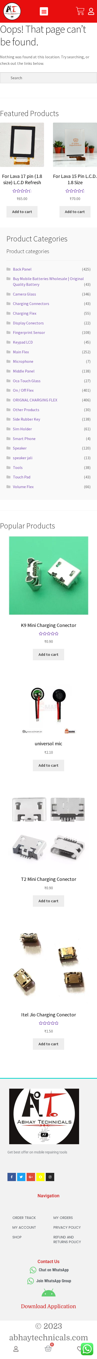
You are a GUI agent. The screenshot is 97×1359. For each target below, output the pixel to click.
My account (24, 1227)
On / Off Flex (23, 390)
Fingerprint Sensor (29, 332)
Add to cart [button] (22, 211)
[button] (44, 11)
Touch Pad (21, 476)
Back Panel (22, 269)
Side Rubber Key (26, 419)
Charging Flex (24, 313)
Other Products (26, 409)
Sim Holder (22, 428)
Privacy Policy (67, 1227)
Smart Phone (24, 438)
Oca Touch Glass (27, 380)
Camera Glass (24, 294)
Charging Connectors (31, 303)
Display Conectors (28, 322)
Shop (17, 1237)
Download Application (48, 1306)
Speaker (20, 448)
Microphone (23, 361)
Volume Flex (23, 486)
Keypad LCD (23, 342)
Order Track (24, 1217)
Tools (18, 467)
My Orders (63, 1217)
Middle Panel (24, 371)
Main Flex (21, 351)
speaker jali (22, 457)
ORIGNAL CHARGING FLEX (35, 399)
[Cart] (80, 11)
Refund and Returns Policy (67, 1239)
